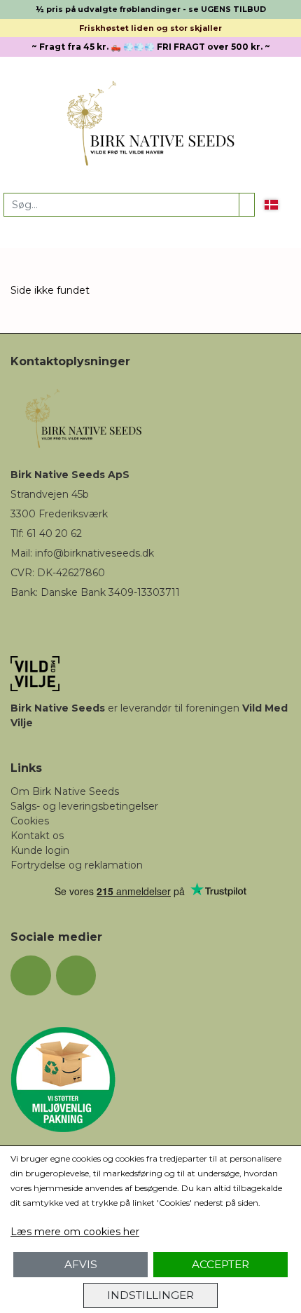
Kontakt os (37, 835)
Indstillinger (150, 1295)
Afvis (80, 1264)
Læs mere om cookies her (74, 1231)
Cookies (29, 821)
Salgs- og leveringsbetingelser (84, 806)
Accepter (220, 1264)
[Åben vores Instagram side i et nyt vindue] (76, 975)
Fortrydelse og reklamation (76, 865)
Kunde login (39, 850)
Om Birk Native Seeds (64, 791)
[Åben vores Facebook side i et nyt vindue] (30, 975)
